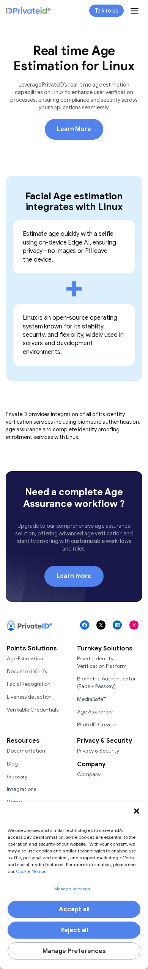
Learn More (74, 129)
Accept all (74, 909)
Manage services (72, 889)
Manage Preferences (74, 951)
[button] (136, 811)
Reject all (74, 930)
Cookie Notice (30, 871)
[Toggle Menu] (134, 11)
